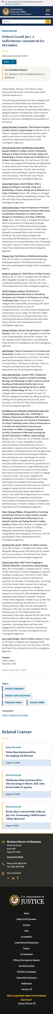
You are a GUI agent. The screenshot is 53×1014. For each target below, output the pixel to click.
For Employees (26, 954)
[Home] (17, 15)
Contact (25, 1003)
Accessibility (26, 937)
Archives (26, 925)
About (26, 913)
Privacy (26, 948)
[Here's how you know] (26, 3)
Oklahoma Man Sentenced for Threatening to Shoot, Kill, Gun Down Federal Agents (25, 784)
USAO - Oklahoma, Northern (15, 715)
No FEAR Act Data (26, 966)
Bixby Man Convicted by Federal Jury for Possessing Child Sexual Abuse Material (25, 815)
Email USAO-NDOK (15, 857)
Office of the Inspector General (26, 960)
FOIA (26, 931)
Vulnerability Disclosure (26, 978)
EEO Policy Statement (26, 972)
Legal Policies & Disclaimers (27, 943)
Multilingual (26, 983)
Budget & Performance (26, 919)
